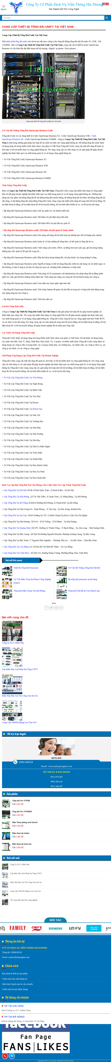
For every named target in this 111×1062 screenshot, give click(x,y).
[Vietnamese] (107, 4)
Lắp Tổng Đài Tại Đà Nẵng (16, 503)
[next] (106, 929)
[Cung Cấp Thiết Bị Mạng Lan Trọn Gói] (12, 710)
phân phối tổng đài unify (16, 41)
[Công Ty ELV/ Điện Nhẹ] (12, 630)
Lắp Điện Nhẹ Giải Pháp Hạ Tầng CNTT (26, 873)
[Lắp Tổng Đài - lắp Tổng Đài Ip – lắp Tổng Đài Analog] (56, 7)
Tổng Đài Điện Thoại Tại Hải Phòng (29, 591)
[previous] (4, 929)
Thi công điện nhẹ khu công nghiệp (23, 900)
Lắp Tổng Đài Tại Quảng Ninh (17, 528)
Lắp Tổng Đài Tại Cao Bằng (16, 547)
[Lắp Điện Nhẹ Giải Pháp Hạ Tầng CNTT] (12, 657)
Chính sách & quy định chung (15, 989)
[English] (103, 4)
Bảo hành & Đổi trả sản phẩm (15, 973)
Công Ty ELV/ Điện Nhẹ (19, 865)
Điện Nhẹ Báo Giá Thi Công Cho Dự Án (26, 882)
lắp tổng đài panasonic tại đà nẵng (82, 579)
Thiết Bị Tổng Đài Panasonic (26, 568)
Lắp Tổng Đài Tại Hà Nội (15, 490)
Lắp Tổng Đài (52, 1061)
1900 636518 (26, 762)
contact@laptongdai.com (60, 766)
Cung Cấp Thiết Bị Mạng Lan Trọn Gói (25, 891)
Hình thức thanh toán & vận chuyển (17, 984)
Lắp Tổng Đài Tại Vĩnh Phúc (16, 553)
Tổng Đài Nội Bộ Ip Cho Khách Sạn (84, 591)
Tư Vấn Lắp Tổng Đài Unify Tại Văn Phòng (23, 377)
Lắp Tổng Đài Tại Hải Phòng (16, 496)
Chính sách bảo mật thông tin (14, 979)
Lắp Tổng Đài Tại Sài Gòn (15, 515)
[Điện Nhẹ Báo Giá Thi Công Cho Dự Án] (12, 684)
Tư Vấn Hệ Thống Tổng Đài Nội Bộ (84, 568)
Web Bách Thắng (68, 1061)
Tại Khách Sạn (35, 409)
